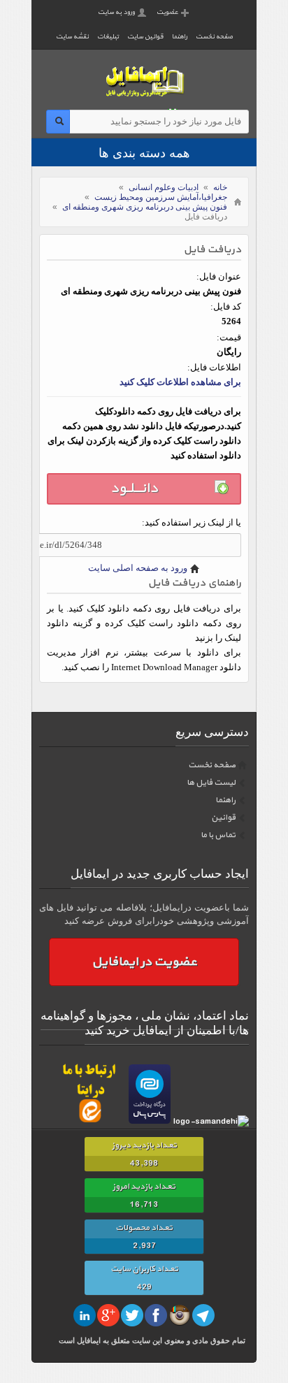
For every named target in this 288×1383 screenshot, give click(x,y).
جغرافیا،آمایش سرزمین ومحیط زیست (160, 197)
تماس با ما (218, 835)
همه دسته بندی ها (144, 153)
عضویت (167, 12)
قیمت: (229, 337)
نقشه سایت (72, 36)
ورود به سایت (116, 12)
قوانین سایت (145, 36)
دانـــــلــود (134, 488)
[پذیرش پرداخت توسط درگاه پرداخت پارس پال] (150, 1121)
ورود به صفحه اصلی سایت (137, 568)
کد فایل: (225, 306)
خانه (220, 187)
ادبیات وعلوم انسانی (164, 187)
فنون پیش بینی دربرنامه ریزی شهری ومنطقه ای (144, 207)
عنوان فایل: (218, 276)
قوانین (223, 817)
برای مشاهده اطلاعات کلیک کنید (180, 382)
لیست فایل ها (211, 782)
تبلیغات (108, 36)
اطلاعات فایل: (214, 367)
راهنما (179, 36)
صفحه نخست (214, 36)
